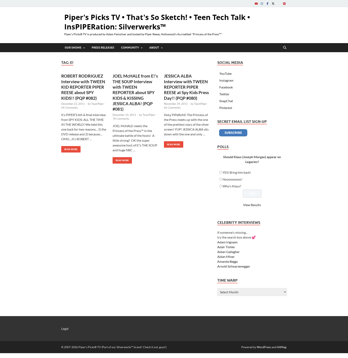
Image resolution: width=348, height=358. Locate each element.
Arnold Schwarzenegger (233, 266)
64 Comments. (69, 107)
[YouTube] (256, 3)
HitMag (281, 347)
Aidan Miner (226, 256)
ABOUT (154, 47)
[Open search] (285, 47)
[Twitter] (273, 3)
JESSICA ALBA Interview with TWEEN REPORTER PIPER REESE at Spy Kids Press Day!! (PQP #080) (186, 86)
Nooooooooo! (232, 179)
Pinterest (225, 108)
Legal (64, 328)
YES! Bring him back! (237, 172)
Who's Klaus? (232, 186)
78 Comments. (121, 118)
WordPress (264, 347)
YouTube (225, 73)
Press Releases (103, 47)
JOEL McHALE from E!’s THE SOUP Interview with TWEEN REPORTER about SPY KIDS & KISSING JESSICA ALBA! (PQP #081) (135, 92)
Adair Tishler (226, 247)
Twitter (224, 94)
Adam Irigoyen (227, 242)
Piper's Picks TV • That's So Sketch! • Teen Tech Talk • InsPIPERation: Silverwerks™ (157, 22)
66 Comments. (172, 107)
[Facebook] (267, 3)
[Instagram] (261, 3)
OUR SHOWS (73, 47)
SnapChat (226, 101)
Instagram (226, 80)
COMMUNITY (130, 47)
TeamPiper (97, 103)
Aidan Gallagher (228, 252)
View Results (252, 205)
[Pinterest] (284, 3)
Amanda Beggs (227, 261)
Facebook (226, 87)
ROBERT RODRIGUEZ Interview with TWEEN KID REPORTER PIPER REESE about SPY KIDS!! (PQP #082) (83, 86)
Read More (69, 148)
